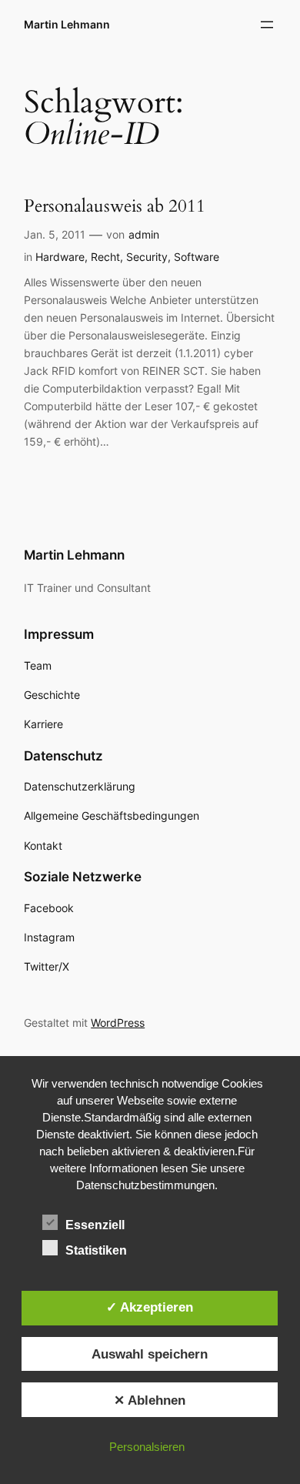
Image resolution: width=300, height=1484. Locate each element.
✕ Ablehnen (149, 1400)
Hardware (60, 256)
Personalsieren (147, 1446)
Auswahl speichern (150, 1354)
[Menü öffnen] (267, 24)
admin (143, 234)
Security (147, 256)
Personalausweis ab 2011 (114, 206)
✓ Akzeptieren (149, 1307)
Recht (105, 256)
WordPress (118, 1022)
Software (196, 256)
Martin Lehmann (67, 24)
